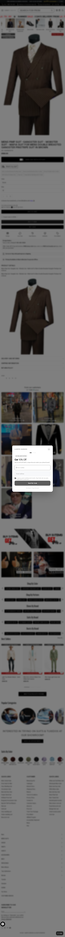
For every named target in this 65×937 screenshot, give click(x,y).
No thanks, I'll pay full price (32, 488)
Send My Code (32, 483)
